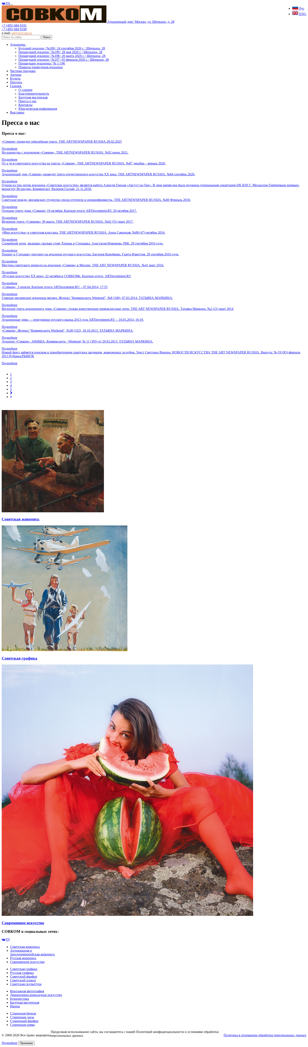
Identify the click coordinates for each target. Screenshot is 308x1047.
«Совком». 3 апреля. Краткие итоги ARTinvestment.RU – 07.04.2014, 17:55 (54, 287)
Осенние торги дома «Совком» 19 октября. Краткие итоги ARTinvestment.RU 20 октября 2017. (69, 210)
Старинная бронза (23, 1013)
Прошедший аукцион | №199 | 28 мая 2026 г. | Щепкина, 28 (60, 52)
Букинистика (19, 998)
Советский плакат (23, 980)
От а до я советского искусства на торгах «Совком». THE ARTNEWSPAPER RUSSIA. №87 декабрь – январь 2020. (84, 163)
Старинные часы (22, 1017)
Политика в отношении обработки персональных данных (265, 1035)
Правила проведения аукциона (40, 67)
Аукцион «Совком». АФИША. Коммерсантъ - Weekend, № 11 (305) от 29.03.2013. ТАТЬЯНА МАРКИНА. (77, 341)
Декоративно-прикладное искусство (36, 995)
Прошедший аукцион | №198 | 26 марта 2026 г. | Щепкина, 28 (61, 56)
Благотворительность (33, 93)
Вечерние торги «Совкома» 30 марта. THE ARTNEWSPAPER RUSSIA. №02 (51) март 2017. (67, 221)
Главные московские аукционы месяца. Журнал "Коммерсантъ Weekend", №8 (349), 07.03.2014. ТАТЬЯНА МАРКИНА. (87, 298)
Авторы (15, 74)
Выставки (17, 112)
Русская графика (22, 973)
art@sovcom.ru (22, 33)
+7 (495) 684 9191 (14, 25)
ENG (302, 14)
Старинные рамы (22, 1024)
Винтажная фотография (27, 991)
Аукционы (18, 44)
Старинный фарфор (24, 1021)
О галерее (25, 90)
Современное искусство (27, 962)
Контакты (25, 105)
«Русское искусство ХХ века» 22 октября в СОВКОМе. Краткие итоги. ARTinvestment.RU (66, 276)
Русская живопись (23, 958)
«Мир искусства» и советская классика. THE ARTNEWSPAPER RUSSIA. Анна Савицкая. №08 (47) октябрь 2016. (83, 232)
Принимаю (26, 1043)
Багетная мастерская (33, 97)
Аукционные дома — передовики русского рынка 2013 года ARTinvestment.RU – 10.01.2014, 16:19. (73, 319)
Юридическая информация (37, 108)
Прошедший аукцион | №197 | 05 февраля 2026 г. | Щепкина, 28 (63, 59)
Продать (16, 82)
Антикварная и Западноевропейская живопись (32, 952)
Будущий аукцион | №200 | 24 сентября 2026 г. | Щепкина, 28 (61, 48)
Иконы (15, 1006)
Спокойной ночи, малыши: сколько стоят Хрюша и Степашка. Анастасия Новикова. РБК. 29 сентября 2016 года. (82, 243)
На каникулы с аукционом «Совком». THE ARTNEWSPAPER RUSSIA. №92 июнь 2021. (65, 152)
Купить (15, 78)
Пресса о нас (27, 101)
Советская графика (23, 969)
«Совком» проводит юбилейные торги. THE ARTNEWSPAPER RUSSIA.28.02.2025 (62, 141)
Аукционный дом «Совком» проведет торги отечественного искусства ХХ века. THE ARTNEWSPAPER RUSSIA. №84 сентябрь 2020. (98, 174)
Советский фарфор (23, 976)
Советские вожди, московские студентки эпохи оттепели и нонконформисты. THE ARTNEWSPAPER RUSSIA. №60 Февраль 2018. (96, 200)
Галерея (16, 86)
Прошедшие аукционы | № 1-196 (41, 63)
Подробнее (9, 148)
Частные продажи (23, 71)
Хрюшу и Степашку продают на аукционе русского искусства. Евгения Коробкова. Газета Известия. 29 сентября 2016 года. (90, 254)
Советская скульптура (25, 984)
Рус (301, 8)
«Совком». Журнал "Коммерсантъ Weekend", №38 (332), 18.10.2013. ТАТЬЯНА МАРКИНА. (67, 330)
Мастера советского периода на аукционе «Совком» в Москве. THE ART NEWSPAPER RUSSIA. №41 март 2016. (83, 265)
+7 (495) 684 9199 (14, 29)
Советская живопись (25, 947)
